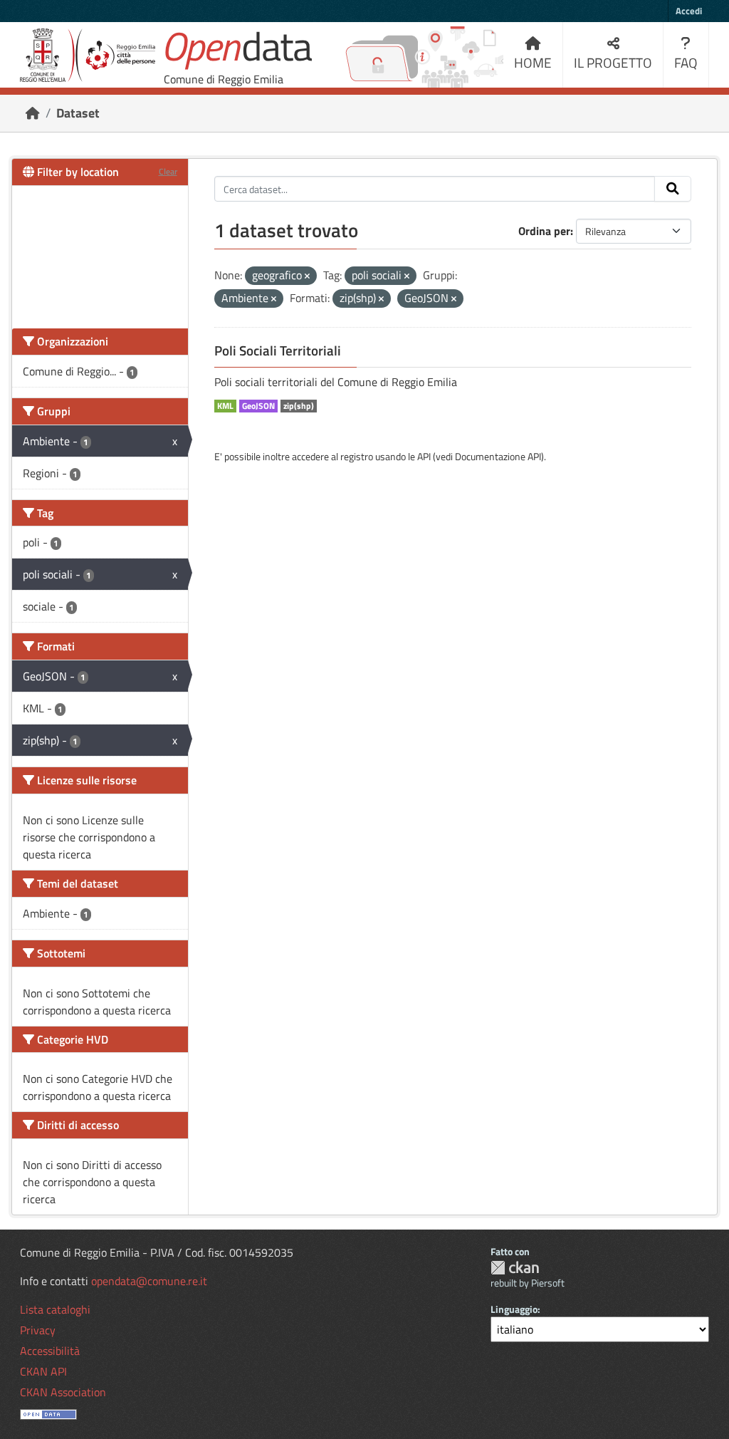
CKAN (515, 1267)
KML (225, 406)
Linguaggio (514, 1309)
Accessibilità (50, 1350)
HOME (533, 62)
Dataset (78, 113)
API (424, 456)
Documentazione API (498, 456)
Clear (168, 171)
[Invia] (672, 189)
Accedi (689, 11)
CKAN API (43, 1371)
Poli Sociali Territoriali (277, 350)
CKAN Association (63, 1392)
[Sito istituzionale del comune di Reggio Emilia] (87, 55)
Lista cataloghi (55, 1309)
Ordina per (544, 230)
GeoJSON (258, 406)
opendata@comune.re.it (149, 1280)
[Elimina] (307, 276)
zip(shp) (298, 406)
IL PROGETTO (613, 62)
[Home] (33, 113)
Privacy (38, 1330)
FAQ (686, 62)
